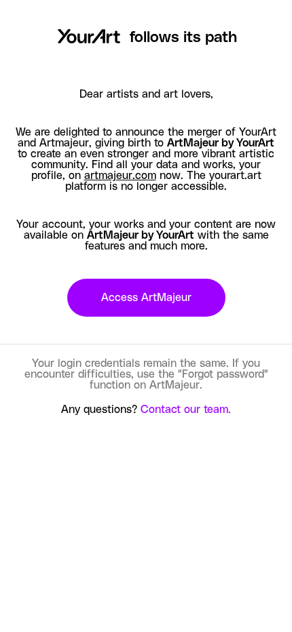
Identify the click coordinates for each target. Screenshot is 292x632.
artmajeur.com (120, 175)
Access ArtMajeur (146, 297)
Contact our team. (186, 409)
